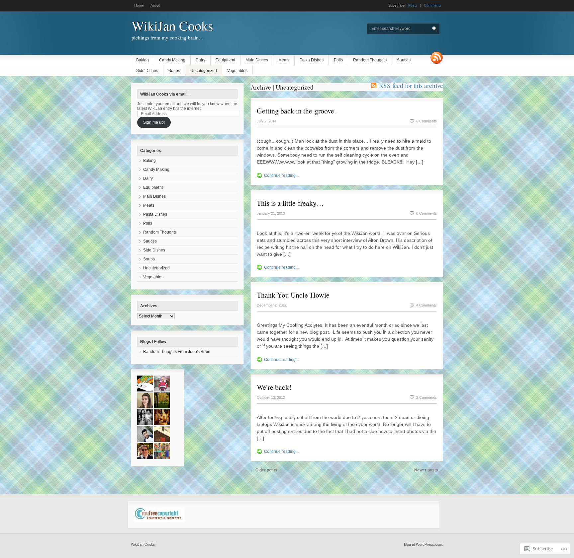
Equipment (225, 60)
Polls (338, 60)
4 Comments (426, 305)
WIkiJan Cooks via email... (164, 94)
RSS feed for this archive (411, 85)
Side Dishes (147, 70)
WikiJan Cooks (172, 25)
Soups (174, 70)
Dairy (200, 60)
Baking (142, 60)
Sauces (404, 60)
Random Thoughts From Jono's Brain (176, 351)
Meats (283, 60)
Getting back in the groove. (296, 110)
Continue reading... (281, 175)
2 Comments (426, 397)
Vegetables (237, 70)
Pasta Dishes (312, 60)
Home (139, 5)
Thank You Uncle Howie (293, 295)
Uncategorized (203, 70)
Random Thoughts (370, 60)
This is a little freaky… (290, 203)
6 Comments (426, 121)
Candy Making (172, 60)
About (155, 5)
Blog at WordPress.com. (423, 544)
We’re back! (274, 387)
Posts (413, 5)
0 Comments (426, 213)
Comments (432, 5)
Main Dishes (256, 60)
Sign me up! (154, 122)
